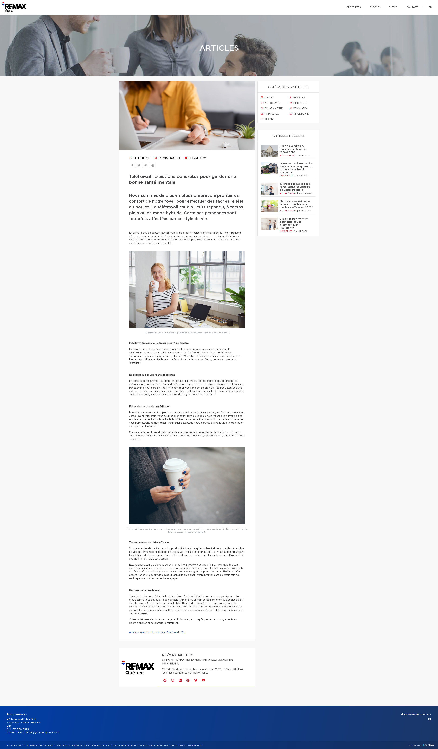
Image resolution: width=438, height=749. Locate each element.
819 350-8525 (21, 729)
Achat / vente (273, 108)
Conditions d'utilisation (160, 745)
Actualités (271, 114)
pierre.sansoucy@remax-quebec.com (38, 733)
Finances (299, 98)
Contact (412, 7)
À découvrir (272, 103)
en (430, 7)
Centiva (428, 745)
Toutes (269, 98)
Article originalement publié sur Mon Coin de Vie (157, 632)
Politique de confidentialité (130, 745)
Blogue (374, 7)
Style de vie (141, 158)
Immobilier (299, 103)
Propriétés (354, 7)
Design (268, 119)
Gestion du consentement (189, 745)
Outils (393, 7)
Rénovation (300, 108)
